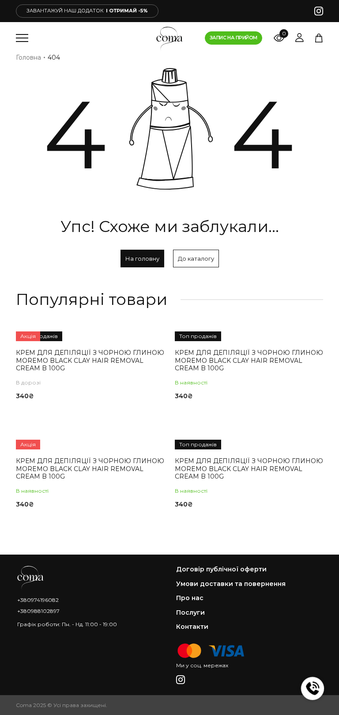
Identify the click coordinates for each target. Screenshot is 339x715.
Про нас (189, 598)
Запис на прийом (233, 37)
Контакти (192, 627)
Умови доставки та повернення (231, 584)
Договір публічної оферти (221, 569)
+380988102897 (38, 611)
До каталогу (196, 258)
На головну (142, 258)
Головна (28, 57)
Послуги (190, 612)
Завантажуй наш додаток (87, 11)
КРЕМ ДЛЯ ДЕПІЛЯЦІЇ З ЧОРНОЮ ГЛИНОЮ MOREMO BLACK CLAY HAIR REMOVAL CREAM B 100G (90, 360)
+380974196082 (38, 600)
